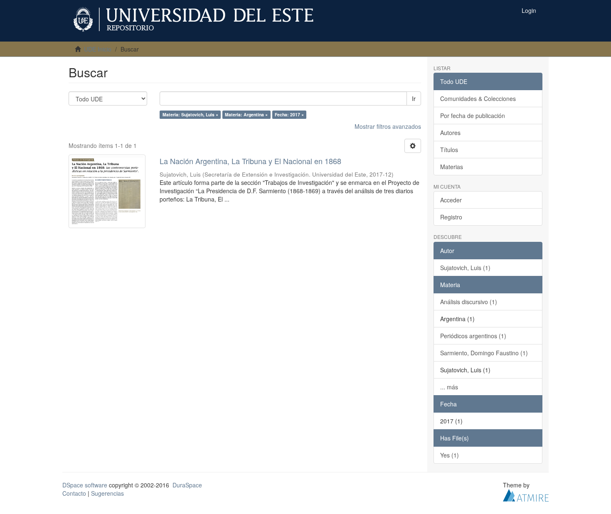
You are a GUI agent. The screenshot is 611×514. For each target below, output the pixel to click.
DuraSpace (187, 485)
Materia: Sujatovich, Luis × (190, 114)
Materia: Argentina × (246, 114)
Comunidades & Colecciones (478, 98)
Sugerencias (107, 493)
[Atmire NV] (526, 494)
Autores (450, 132)
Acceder (451, 200)
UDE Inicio (97, 49)
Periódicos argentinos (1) (473, 336)
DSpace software (84, 485)
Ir (414, 98)
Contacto (74, 493)
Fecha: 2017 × (289, 114)
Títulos (449, 149)
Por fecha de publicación (472, 115)
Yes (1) (449, 455)
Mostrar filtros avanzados (388, 126)
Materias (451, 166)
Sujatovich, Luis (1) (465, 267)
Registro (451, 217)
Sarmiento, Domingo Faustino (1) (484, 353)
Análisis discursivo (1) (468, 302)
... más (449, 387)
